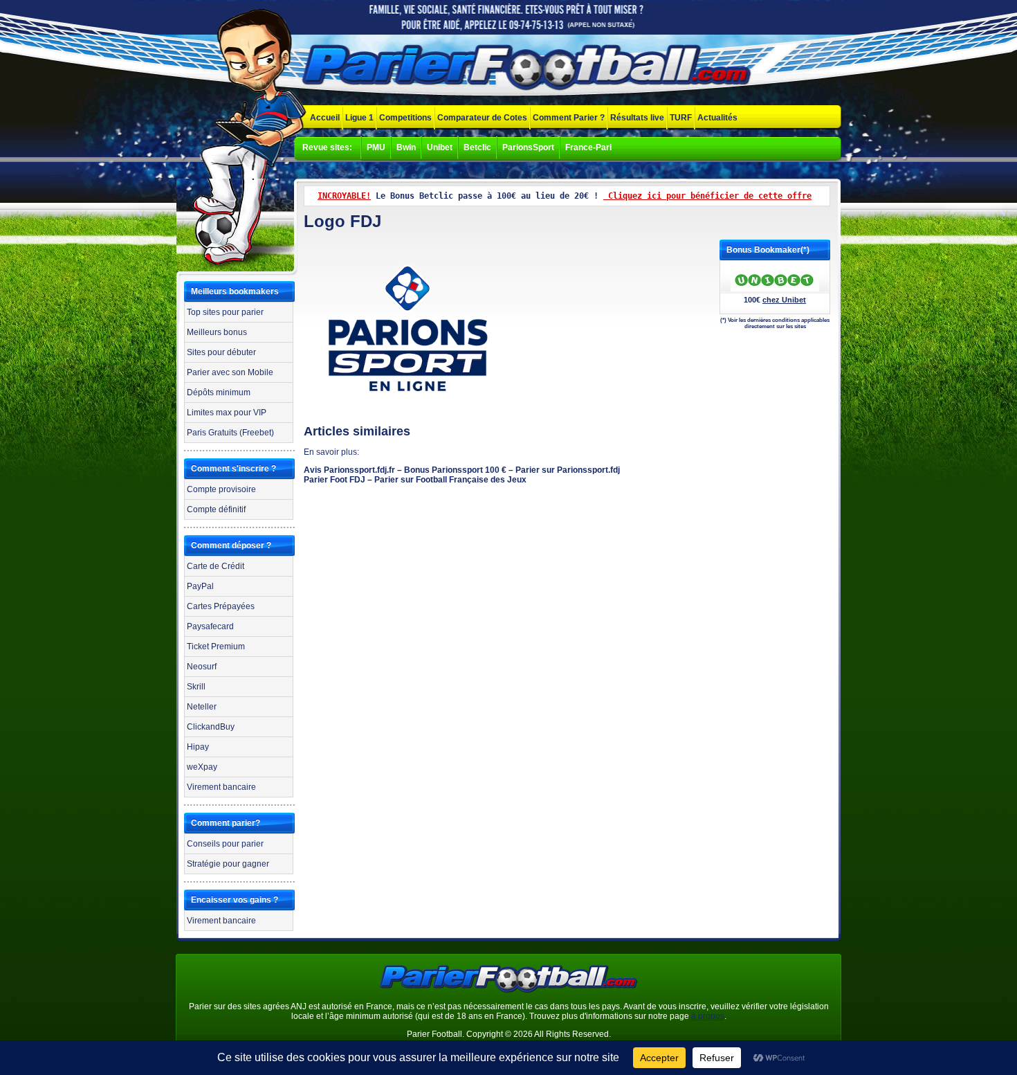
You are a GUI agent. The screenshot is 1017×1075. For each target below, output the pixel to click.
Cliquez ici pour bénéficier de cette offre (707, 196)
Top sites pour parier (225, 312)
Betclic (477, 147)
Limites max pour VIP (226, 412)
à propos (707, 1016)
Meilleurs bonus (217, 332)
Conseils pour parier (225, 844)
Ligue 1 (359, 118)
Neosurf (202, 666)
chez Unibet (784, 300)
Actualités (717, 118)
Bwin (406, 147)
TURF (681, 118)
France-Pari (588, 147)
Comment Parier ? (569, 118)
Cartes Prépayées (221, 606)
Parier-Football (529, 68)
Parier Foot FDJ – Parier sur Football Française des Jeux (415, 480)
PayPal (200, 586)
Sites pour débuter (221, 352)
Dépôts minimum (218, 392)
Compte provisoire (221, 489)
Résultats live (637, 118)
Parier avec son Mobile (230, 372)
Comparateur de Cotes (482, 118)
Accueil (325, 118)
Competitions (405, 118)
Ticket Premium (216, 646)
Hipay (198, 747)
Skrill (196, 687)
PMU (376, 147)
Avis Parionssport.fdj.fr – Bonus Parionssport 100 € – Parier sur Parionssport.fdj (462, 470)
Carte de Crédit (215, 566)
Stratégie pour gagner (228, 864)
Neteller (202, 707)
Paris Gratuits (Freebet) (230, 432)
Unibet (439, 147)
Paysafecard (210, 626)
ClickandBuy (211, 727)
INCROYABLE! (344, 196)
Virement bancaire (221, 787)
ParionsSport (528, 147)
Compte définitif (216, 509)
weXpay (202, 767)
